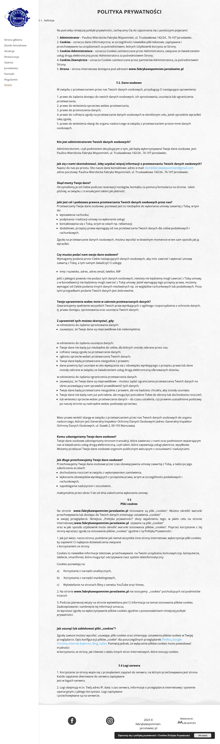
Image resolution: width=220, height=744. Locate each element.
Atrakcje (9, 51)
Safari (103, 643)
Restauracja (11, 57)
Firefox (166, 639)
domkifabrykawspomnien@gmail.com (169, 168)
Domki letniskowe (15, 45)
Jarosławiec (11, 68)
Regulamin (11, 79)
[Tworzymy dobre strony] (187, 723)
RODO (8, 85)
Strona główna (13, 39)
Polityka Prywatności (179, 735)
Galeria (8, 62)
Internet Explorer (80, 643)
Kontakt (9, 74)
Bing (95, 643)
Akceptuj (202, 735)
